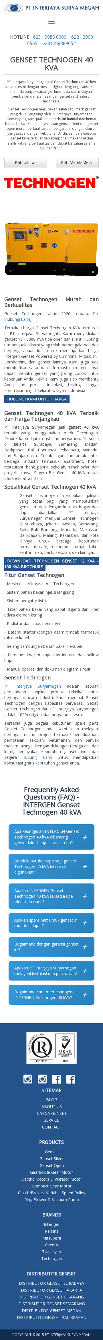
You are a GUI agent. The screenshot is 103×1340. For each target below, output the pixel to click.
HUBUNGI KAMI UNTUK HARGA (37, 399)
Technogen (51, 1258)
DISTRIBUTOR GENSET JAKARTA (51, 1290)
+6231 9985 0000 (48, 37)
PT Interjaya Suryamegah (32, 686)
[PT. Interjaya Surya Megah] (51, 8)
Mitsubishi (51, 1238)
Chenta (51, 1244)
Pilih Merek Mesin (77, 162)
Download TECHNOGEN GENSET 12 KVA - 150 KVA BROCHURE (51, 563)
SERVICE (51, 1120)
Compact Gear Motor (52, 1186)
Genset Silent (51, 1158)
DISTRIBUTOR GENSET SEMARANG (51, 1303)
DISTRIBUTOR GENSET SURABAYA (51, 1283)
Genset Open (51, 1165)
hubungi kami (17, 319)
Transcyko (51, 1251)
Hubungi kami (37, 757)
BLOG (51, 1099)
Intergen (51, 1224)
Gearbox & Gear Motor (51, 1172)
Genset (51, 1151)
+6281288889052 (58, 43)
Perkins (51, 1231)
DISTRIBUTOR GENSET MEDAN (51, 1310)
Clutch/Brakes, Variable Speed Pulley (51, 1192)
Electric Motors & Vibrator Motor (51, 1179)
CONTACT (51, 1127)
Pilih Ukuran (26, 162)
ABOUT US (51, 1106)
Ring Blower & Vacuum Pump (51, 1199)
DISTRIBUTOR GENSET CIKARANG (51, 1297)
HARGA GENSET (52, 1113)
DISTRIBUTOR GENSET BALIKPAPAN (51, 1317)
